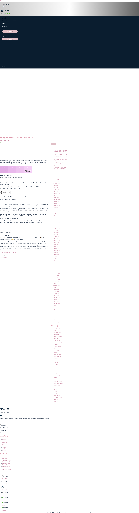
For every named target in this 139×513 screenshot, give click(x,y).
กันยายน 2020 (56, 254)
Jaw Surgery (55, 358)
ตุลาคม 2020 (55, 252)
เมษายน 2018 (56, 299)
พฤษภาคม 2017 (56, 320)
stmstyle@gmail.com (6, 483)
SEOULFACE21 (56, 385)
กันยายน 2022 (56, 209)
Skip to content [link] (3, 0)
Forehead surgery (56, 350)
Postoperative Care (57, 375)
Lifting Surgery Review (57, 362)
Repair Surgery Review (57, 383)
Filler (54, 348)
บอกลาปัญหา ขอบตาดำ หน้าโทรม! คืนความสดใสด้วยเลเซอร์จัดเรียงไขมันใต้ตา (60, 159)
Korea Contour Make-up (58, 360)
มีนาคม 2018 (56, 301)
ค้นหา (52, 140)
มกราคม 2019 (56, 281)
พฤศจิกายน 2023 (56, 183)
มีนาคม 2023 (56, 197)
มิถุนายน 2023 (56, 191)
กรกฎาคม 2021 (56, 236)
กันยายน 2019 (56, 267)
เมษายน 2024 (56, 179)
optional (55, 373)
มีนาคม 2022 (56, 220)
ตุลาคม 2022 (55, 207)
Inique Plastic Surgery (57, 356)
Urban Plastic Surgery (57, 399)
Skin (54, 387)
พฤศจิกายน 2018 (56, 285)
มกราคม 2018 (56, 305)
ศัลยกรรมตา (55, 401)
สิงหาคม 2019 (56, 269)
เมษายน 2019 (56, 275)
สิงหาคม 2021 (56, 234)
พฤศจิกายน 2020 (56, 250)
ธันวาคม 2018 (56, 283)
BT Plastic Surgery (57, 330)
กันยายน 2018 (56, 289)
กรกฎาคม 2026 (56, 177)
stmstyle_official (5, 494)
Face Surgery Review (57, 342)
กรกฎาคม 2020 (56, 258)
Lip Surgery (55, 364)
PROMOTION (56, 377)
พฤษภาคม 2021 (56, 240)
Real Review (55, 379)
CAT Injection (56, 334)
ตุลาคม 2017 (55, 311)
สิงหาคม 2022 (56, 211)
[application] (7, 29)
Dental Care (55, 338)
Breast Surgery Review (57, 328)
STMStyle (55, 393)
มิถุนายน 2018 (56, 295)
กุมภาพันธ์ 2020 (56, 264)
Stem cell (55, 391)
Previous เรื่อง (3, 257)
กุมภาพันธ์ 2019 (56, 279)
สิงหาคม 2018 (56, 291)
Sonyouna (55, 389)
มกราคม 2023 (56, 201)
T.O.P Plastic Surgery (57, 397)
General (55, 352)
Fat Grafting (55, 344)
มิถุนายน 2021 (56, 238)
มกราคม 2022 (56, 224)
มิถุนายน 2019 (56, 271)
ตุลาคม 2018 (55, 287)
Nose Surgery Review (57, 371)
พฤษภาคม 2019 (56, 273)
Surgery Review (56, 395)
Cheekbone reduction (57, 336)
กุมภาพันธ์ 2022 (56, 222)
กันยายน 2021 (56, 232)
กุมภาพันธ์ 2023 (56, 199)
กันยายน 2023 (56, 185)
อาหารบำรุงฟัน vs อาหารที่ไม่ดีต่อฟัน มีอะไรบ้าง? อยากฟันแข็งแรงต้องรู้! (59, 168)
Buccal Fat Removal (57, 332)
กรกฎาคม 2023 (56, 189)
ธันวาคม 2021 (56, 226)
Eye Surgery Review (57, 340)
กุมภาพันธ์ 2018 (56, 303)
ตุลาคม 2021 (55, 230)
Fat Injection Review (57, 346)
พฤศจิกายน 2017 (56, 309)
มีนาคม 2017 (56, 322)
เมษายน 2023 (56, 195)
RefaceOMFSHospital (57, 381)
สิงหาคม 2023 (56, 187)
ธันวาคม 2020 (56, 248)
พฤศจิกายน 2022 (56, 205)
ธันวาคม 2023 (56, 181)
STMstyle (4, 500)
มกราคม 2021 (56, 246)
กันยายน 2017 (56, 313)
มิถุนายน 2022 (56, 215)
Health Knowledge (57, 354)
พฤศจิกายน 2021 (56, 228)
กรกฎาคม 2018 (56, 293)
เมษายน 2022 (56, 218)
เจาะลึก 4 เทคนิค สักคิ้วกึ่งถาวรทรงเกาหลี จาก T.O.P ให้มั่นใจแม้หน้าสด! (60, 151)
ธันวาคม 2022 (56, 203)
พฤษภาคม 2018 (56, 297)
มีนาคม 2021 (56, 244)
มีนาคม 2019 (56, 277)
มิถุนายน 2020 (56, 260)
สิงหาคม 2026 (56, 175)
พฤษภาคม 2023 (56, 193)
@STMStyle (4, 510)
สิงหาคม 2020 (56, 256)
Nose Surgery (56, 369)
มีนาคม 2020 (56, 262)
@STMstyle (4, 489)
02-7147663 (4, 478)
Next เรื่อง (2, 258)
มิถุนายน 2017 (56, 318)
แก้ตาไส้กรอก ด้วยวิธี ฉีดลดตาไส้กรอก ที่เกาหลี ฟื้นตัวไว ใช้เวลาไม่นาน (60, 164)
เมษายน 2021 (56, 242)
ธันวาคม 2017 (56, 307)
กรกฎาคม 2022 (56, 213)
